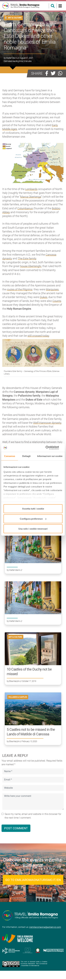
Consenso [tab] (9, 456)
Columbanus (25, 208)
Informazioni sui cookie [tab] (49, 456)
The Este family (27, 258)
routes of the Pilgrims (19, 289)
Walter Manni (11, 58)
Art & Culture (15, 18)
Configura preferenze (31, 518)
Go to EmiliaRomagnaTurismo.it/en (33, 880)
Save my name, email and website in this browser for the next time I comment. (33, 816)
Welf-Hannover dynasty (47, 422)
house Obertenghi (30, 266)
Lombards (31, 189)
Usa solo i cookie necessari (33, 528)
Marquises (52, 289)
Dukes (43, 297)
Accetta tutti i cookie (33, 508)
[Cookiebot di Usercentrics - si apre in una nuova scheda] (49, 448)
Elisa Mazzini (14, 681)
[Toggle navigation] (60, 5)
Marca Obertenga (30, 196)
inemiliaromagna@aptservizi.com (45, 927)
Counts (56, 300)
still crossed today (38, 335)
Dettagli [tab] (26, 456)
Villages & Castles (17, 697)
